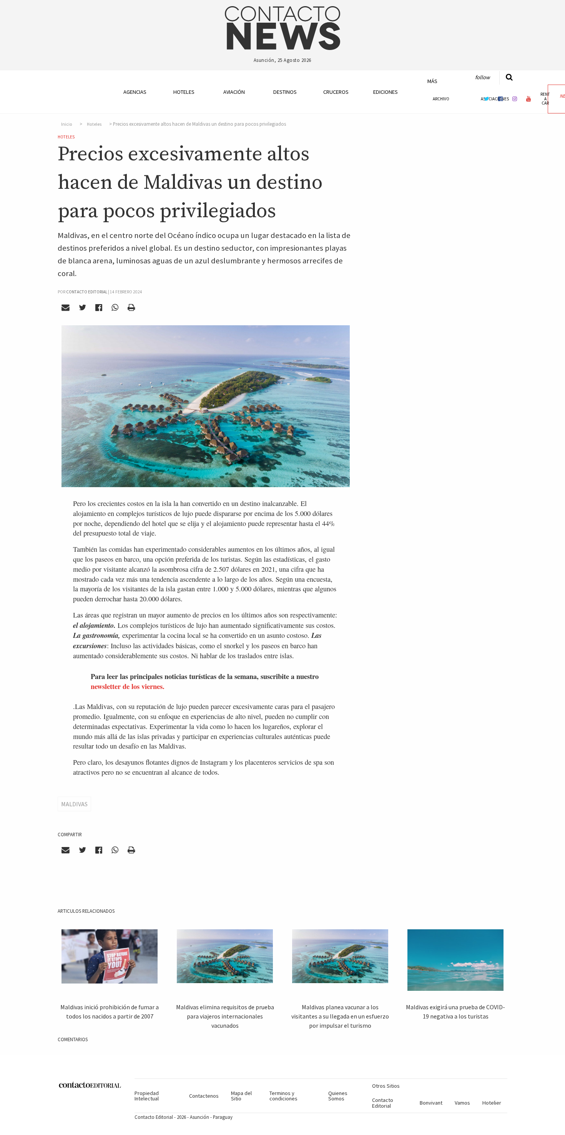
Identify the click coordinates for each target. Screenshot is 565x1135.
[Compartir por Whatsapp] (114, 307)
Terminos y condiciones (283, 1096)
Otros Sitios (386, 1085)
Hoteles (183, 91)
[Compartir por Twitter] (82, 307)
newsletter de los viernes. (128, 686)
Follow (482, 77)
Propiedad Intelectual (147, 1096)
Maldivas (74, 804)
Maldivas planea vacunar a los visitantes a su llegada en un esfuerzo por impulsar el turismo (340, 1016)
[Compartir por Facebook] (98, 307)
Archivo (441, 99)
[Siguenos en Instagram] (514, 98)
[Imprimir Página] (131, 307)
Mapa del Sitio (241, 1096)
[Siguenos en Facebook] (500, 98)
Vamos (462, 1102)
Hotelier (491, 1102)
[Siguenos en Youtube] (528, 98)
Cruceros (335, 91)
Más (432, 81)
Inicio (66, 124)
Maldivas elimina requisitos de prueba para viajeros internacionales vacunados (225, 1016)
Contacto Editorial (382, 1103)
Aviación (234, 91)
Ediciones (385, 91)
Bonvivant (431, 1102)
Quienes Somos (337, 1096)
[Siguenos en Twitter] (486, 98)
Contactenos (204, 1095)
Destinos (285, 91)
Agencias (134, 91)
